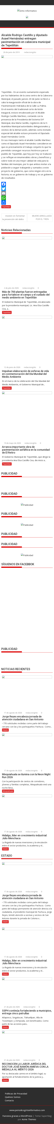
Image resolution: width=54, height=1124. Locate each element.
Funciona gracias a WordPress (17, 1115)
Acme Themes (29, 1119)
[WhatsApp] (27, 198)
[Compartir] (27, 202)
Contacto (9, 1100)
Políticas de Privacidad (16, 1093)
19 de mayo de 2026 (12, 443)
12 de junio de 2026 (12, 367)
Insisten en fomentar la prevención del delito (13, 217)
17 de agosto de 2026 (13, 713)
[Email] (27, 193)
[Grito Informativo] (4, 23)
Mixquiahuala (8, 791)
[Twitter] (27, 188)
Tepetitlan (6, 207)
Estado (5, 730)
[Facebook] (27, 184)
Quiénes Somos (12, 1097)
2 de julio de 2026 (11, 288)
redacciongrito (30, 52)
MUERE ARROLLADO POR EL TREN (42, 217)
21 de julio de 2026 (12, 1007)
